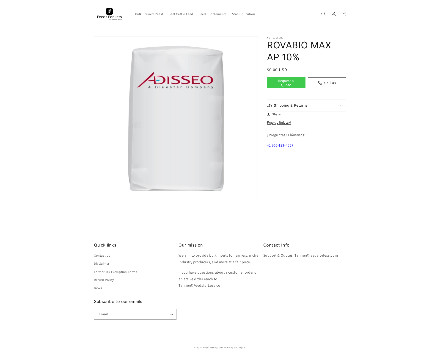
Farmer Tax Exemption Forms (115, 272)
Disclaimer (102, 263)
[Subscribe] (171, 314)
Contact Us (102, 255)
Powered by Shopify (235, 347)
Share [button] (276, 114)
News (98, 288)
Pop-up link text (279, 122)
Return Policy (104, 280)
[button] (324, 14)
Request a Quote (286, 82)
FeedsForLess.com (213, 347)
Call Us (327, 82)
